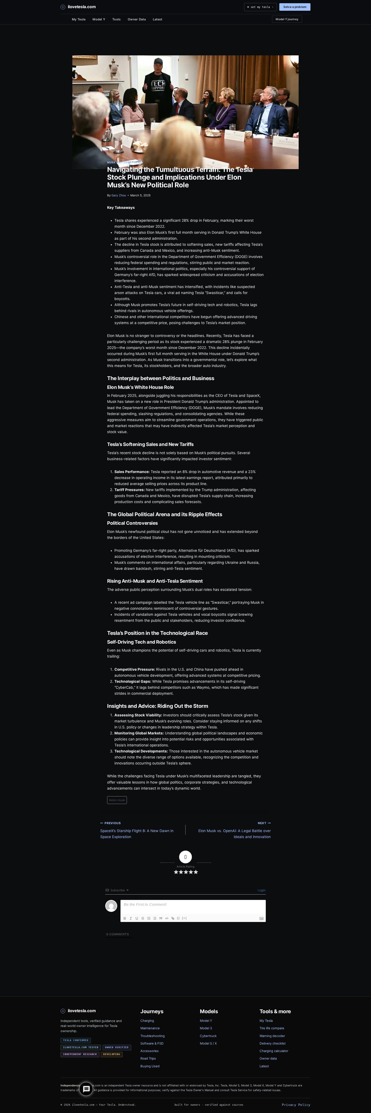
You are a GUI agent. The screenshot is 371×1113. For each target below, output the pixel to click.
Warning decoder (272, 1036)
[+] (184, 918)
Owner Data (137, 19)
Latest (157, 19)
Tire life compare (272, 1028)
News (138, 162)
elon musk (117, 800)
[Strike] (143, 918)
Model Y (99, 19)
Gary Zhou (118, 195)
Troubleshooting (152, 1036)
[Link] (173, 918)
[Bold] (125, 918)
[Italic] (131, 918)
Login (261, 890)
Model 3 (206, 1028)
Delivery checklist (273, 1043)
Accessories (149, 1051)
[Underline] (137, 918)
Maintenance (150, 1028)
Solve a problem (294, 7)
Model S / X (208, 1043)
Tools (116, 19)
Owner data (268, 1058)
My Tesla (78, 19)
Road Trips (148, 1058)
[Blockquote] (161, 918)
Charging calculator (274, 1051)
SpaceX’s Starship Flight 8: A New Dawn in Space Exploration (136, 830)
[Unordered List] (155, 918)
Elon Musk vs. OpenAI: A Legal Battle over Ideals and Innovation (234, 830)
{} (178, 918)
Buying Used (150, 1066)
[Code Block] (167, 918)
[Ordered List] (149, 918)
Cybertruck (208, 1036)
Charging (147, 1021)
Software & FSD (152, 1043)
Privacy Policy (296, 1105)
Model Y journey (287, 19)
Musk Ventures (119, 162)
